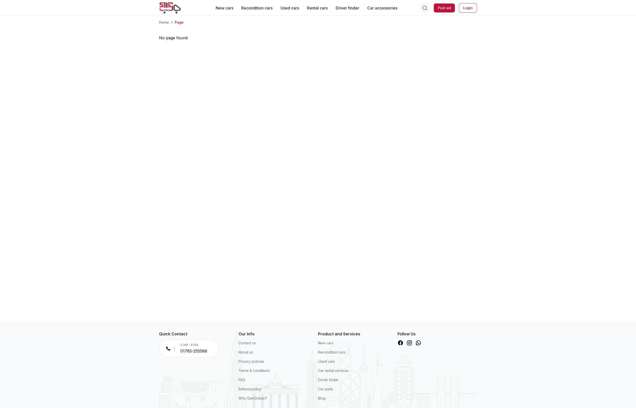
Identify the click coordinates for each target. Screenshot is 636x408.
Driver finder (347, 7)
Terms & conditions (254, 370)
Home (164, 22)
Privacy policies (251, 361)
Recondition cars (257, 7)
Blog (321, 398)
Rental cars (317, 7)
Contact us (247, 343)
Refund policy (249, 389)
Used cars (289, 7)
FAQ (241, 380)
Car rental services (333, 370)
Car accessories (382, 7)
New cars (224, 7)
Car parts (325, 389)
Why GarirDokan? (252, 398)
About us (245, 352)
